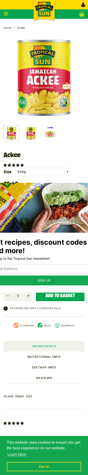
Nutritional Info (44, 357)
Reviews (44, 378)
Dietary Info (44, 367)
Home (7, 27)
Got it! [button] (44, 466)
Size (7, 171)
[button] (14, 165)
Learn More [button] (17, 454)
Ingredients (44, 346)
